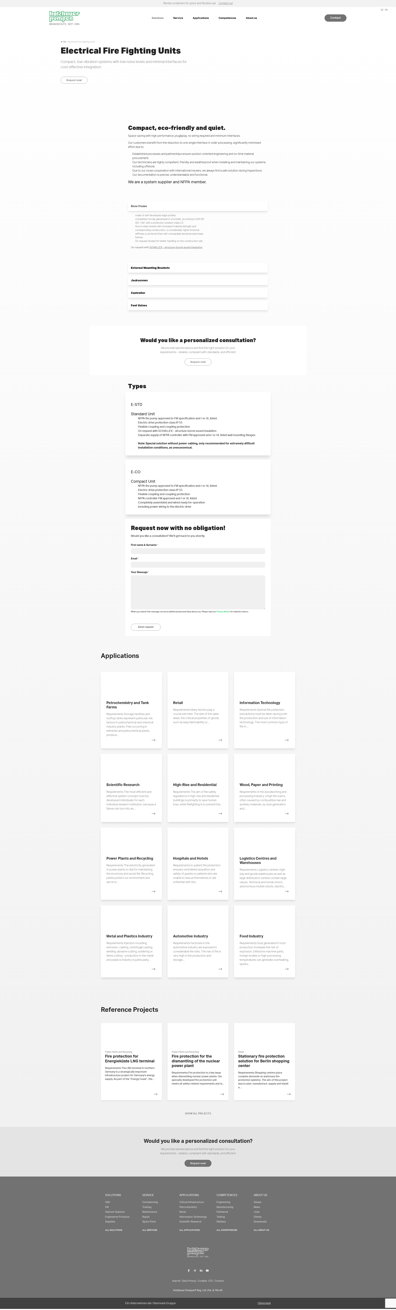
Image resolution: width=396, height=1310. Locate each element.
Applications (201, 18)
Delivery (221, 1221)
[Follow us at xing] (195, 1270)
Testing (221, 1217)
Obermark (264, 1303)
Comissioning (150, 1202)
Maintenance (149, 1212)
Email (135, 558)
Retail (182, 1212)
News (257, 1207)
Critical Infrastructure (191, 1202)
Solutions (158, 18)
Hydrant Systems (115, 1212)
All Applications (189, 1230)
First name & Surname (144, 545)
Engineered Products (117, 1217)
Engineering (223, 1202)
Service (178, 18)
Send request (146, 627)
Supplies (110, 1221)
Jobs (257, 1212)
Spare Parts (149, 1221)
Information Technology (193, 1217)
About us (251, 18)
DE (382, 10)
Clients (258, 1217)
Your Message (140, 572)
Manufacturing (225, 1207)
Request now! (74, 80)
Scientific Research (190, 1221)
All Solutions (113, 1230)
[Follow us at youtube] (207, 1270)
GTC (210, 1281)
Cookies (202, 1281)
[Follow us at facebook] (189, 1270)
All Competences (227, 1230)
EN (386, 10)
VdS (107, 1202)
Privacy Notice (223, 612)
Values (257, 1202)
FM (64, 42)
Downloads (260, 1221)
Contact (335, 18)
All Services (149, 1230)
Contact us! (226, 3)
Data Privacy (189, 1281)
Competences (227, 18)
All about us (261, 1230)
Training (146, 1207)
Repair (146, 1217)
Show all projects (198, 1113)
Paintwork (222, 1212)
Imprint (176, 1281)
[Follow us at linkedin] (201, 1270)
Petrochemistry (188, 1207)
